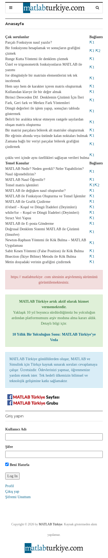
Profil (9, 486)
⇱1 (91, 42)
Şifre (9, 447)
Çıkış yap (12, 491)
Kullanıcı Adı (15, 429)
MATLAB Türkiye (50, 524)
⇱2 (97, 51)
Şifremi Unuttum (18, 497)
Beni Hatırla (19, 465)
